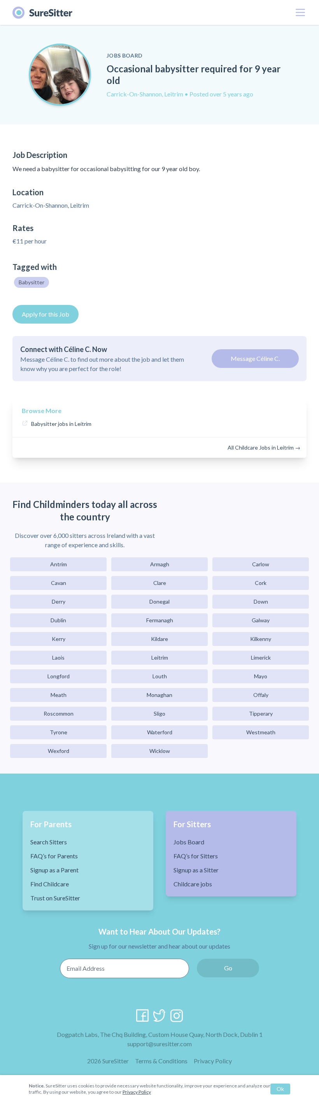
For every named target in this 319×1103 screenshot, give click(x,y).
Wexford (58, 751)
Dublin (58, 620)
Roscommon (59, 713)
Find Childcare (49, 884)
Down (261, 601)
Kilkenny (260, 639)
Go (228, 968)
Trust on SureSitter (55, 898)
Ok (280, 1088)
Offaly (260, 695)
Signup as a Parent (54, 870)
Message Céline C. (255, 358)
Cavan (58, 583)
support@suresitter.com (159, 1043)
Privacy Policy (213, 1060)
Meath (59, 695)
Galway (261, 620)
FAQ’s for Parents (54, 856)
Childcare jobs (193, 884)
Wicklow (159, 751)
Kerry (58, 639)
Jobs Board (189, 842)
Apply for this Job (45, 314)
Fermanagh (159, 620)
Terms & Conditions (161, 1060)
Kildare (159, 639)
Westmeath (260, 732)
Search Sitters (48, 842)
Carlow (260, 564)
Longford (58, 676)
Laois (58, 657)
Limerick (261, 657)
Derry (58, 601)
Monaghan (159, 695)
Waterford (159, 732)
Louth (159, 676)
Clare (159, 583)
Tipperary (261, 713)
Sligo (159, 713)
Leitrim (159, 657)
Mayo (260, 676)
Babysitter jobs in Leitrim (61, 423)
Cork (260, 583)
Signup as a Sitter (196, 870)
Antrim (58, 564)
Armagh (159, 564)
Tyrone (58, 732)
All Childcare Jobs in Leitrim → (264, 447)
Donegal (159, 601)
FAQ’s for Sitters (196, 856)
